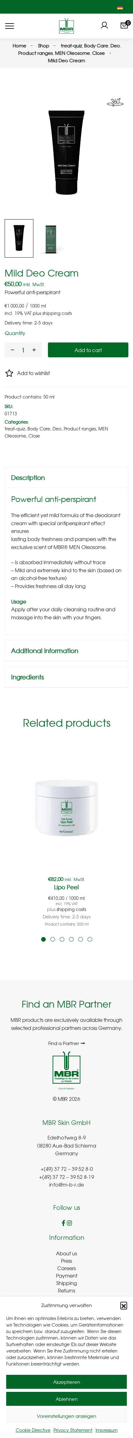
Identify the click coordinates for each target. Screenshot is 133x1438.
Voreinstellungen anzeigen (66, 1416)
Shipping (66, 1283)
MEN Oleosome (87, 547)
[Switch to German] (120, 6)
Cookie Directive (33, 1430)
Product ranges (80, 428)
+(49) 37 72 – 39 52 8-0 (67, 1169)
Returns (66, 1290)
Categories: (17, 422)
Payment (66, 1275)
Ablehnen (67, 1399)
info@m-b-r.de (66, 1185)
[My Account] (104, 26)
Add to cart (88, 350)
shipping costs (57, 313)
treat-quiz (15, 428)
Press (66, 1260)
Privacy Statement (73, 1430)
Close (34, 436)
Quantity (15, 333)
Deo (57, 428)
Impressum (107, 1430)
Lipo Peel (66, 887)
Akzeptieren (66, 1382)
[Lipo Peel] (66, 807)
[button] (124, 1305)
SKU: (9, 406)
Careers (66, 1268)
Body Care (39, 428)
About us (66, 1253)
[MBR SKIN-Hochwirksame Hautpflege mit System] (66, 26)
